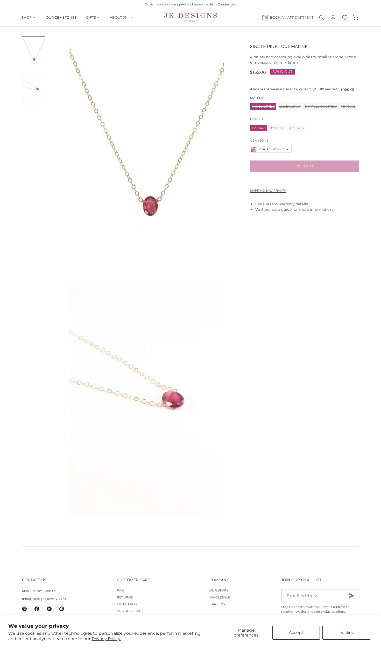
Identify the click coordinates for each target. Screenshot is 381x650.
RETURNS (125, 597)
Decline (346, 632)
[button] (29, 17)
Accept (296, 632)
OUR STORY (219, 591)
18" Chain (278, 128)
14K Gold (348, 107)
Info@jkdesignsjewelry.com (44, 599)
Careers (217, 604)
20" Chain (296, 128)
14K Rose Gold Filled (321, 107)
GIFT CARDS (127, 604)
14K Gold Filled (264, 107)
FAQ (267, 204)
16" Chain (259, 128)
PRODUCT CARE (130, 611)
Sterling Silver (290, 107)
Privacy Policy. (106, 638)
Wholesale (219, 597)
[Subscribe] (351, 595)
